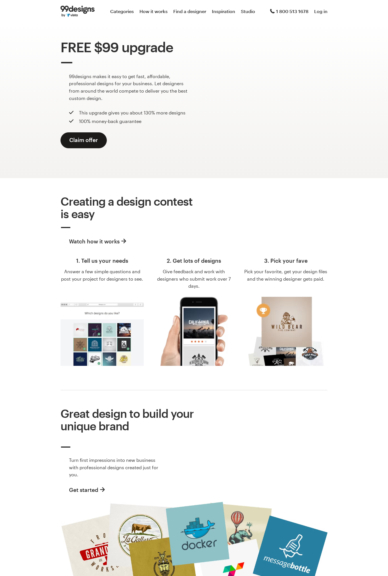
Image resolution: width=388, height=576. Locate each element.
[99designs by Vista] (78, 11)
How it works (153, 11)
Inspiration (223, 11)
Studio (248, 11)
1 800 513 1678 (292, 11)
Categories (122, 11)
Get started (83, 490)
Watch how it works (94, 241)
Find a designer (189, 11)
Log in (320, 11)
